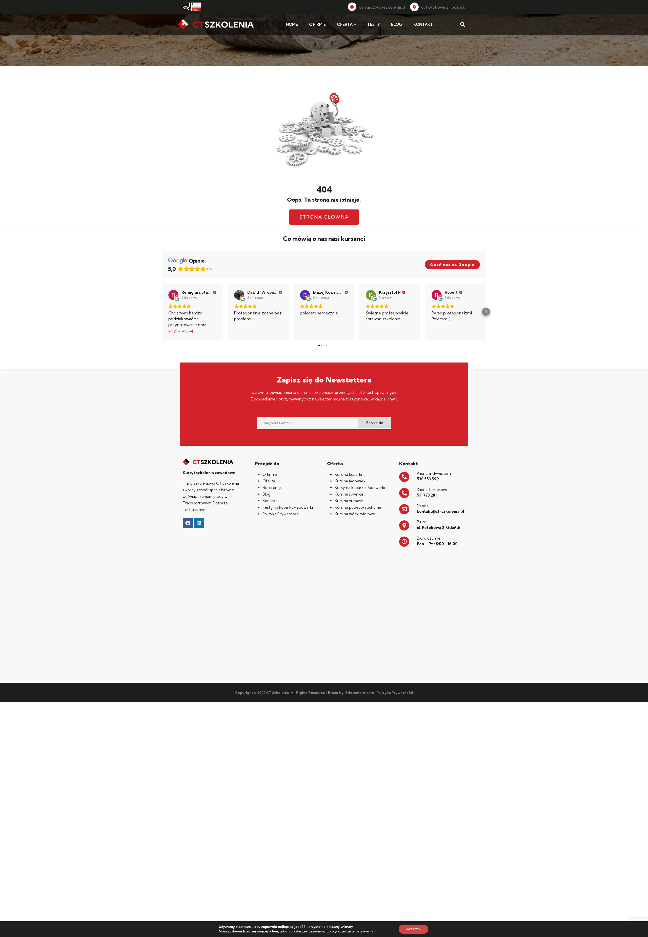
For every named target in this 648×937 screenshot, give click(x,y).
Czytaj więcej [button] (180, 330)
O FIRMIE (317, 24)
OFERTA (345, 24)
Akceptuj (413, 929)
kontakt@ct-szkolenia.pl (382, 7)
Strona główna (324, 217)
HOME (292, 24)
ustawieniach (366, 931)
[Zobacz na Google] (173, 295)
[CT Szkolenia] (216, 24)
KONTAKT (423, 24)
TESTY (373, 24)
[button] (162, 312)
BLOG (396, 24)
